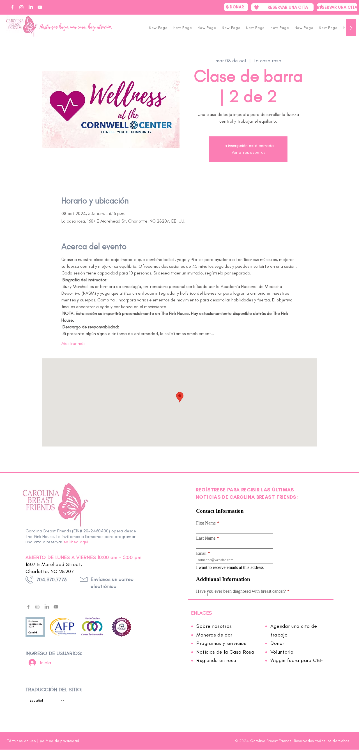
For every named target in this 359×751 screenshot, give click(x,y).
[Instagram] (37, 607)
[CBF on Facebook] (12, 7)
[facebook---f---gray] (28, 607)
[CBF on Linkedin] (30, 7)
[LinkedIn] (46, 607)
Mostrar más (73, 343)
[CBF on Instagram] (21, 7)
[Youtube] (56, 607)
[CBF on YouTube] (40, 7)
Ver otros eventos (248, 152)
